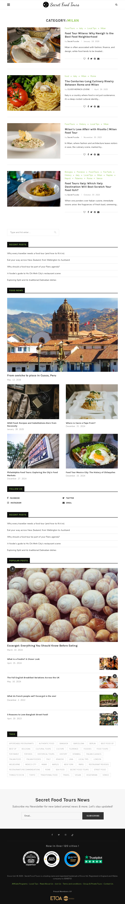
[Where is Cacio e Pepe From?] (92, 401)
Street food (100, 770)
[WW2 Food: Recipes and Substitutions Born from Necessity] (33, 401)
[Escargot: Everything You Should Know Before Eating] (62, 605)
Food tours (102, 749)
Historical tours (46, 754)
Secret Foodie (73, 41)
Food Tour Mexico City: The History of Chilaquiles (90, 472)
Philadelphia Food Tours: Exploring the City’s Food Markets (32, 474)
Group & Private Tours (92, 884)
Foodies (87, 749)
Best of (12, 749)
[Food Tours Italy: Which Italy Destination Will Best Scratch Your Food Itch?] (33, 189)
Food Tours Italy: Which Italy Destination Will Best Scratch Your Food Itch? (88, 187)
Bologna (69, 172)
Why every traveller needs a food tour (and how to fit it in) (35, 253)
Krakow (60, 759)
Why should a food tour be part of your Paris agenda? (33, 266)
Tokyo (32, 775)
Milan (103, 28)
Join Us (58, 884)
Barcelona (78, 743)
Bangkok (64, 743)
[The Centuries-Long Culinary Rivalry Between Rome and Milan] (33, 93)
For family (14, 754)
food (67, 76)
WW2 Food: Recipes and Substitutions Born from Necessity (31, 424)
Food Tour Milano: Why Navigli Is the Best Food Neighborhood (89, 35)
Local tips (83, 759)
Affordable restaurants (21, 743)
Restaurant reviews (99, 764)
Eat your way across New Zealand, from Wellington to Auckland (38, 260)
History (82, 124)
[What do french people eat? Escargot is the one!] (109, 701)
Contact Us (108, 884)
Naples (109, 175)
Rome (93, 76)
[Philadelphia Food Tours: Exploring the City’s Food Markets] (33, 451)
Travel (66, 775)
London (97, 759)
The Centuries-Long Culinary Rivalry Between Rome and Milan (89, 83)
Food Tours (70, 28)
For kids (28, 754)
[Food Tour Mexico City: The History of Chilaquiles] (92, 451)
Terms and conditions (72, 884)
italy (81, 28)
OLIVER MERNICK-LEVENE (78, 89)
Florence (81, 172)
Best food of (107, 743)
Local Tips (91, 28)
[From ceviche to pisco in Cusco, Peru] (62, 335)
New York (68, 764)
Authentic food (46, 743)
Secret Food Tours (79, 770)
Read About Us (46, 884)
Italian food (15, 759)
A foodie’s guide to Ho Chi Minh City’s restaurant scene (34, 273)
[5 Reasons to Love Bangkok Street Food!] (109, 719)
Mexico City (30, 764)
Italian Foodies (33, 759)
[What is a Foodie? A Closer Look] (109, 664)
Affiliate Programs (20, 884)
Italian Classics (93, 754)
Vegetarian (91, 775)
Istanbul (77, 754)
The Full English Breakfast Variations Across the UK (33, 677)
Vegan (78, 775)
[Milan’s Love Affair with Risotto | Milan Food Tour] (33, 141)
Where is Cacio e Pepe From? (80, 423)
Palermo (79, 178)
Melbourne (14, 764)
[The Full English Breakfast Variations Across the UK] (109, 682)
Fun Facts (107, 172)
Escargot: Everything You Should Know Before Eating (42, 645)
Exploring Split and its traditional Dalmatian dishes (31, 280)
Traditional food (49, 775)
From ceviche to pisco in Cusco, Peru (31, 375)
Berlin (92, 743)
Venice (99, 178)
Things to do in (16, 775)
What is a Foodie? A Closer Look (23, 659)
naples (55, 764)
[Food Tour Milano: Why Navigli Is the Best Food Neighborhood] (33, 45)
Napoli (68, 178)
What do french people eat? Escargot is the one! (31, 696)
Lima (71, 759)
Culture (60, 749)
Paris (81, 764)
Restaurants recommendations (24, 770)
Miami (44, 764)
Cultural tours (43, 749)
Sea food (60, 770)
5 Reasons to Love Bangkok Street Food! (27, 714)
